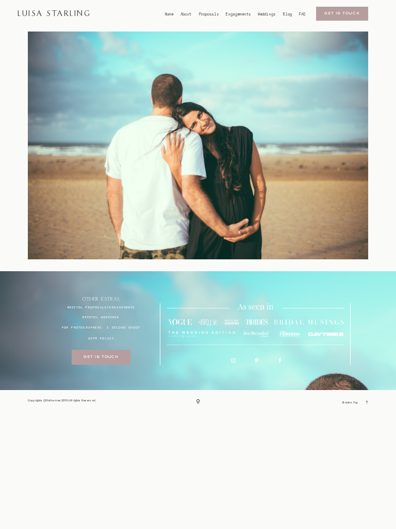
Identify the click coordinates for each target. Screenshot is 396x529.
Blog (287, 14)
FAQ (302, 14)
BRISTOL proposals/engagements (101, 307)
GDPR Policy (101, 338)
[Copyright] (198, 401)
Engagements (238, 14)
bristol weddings (100, 317)
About (185, 14)
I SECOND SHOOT (123, 327)
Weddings (266, 14)
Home (169, 14)
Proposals (209, 14)
